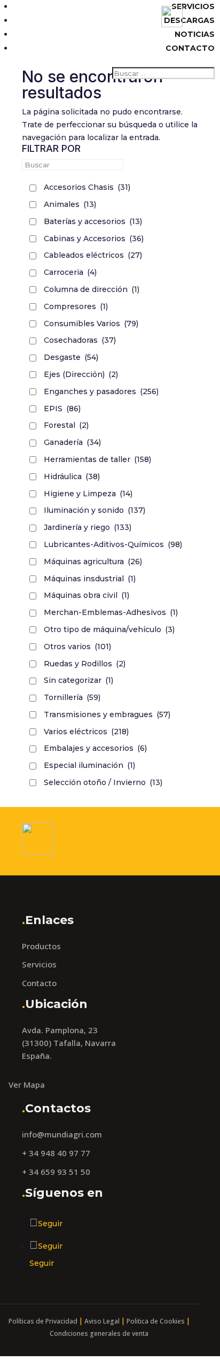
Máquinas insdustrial (90, 578)
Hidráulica (72, 476)
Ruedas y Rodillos (84, 663)
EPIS (62, 408)
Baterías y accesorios (93, 221)
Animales (70, 204)
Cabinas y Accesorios (94, 238)
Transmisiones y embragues (107, 714)
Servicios (193, 6)
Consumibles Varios (91, 323)
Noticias (195, 34)
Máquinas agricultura (93, 561)
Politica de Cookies (156, 1321)
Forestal (66, 425)
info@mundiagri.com (62, 1134)
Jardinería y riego (87, 527)
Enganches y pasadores (101, 391)
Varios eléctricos (86, 731)
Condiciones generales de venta (99, 1333)
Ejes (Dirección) (81, 374)
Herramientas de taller (97, 459)
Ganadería (72, 442)
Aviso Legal (102, 1321)
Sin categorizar (78, 680)
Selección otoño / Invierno (103, 782)
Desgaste (71, 357)
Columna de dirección (91, 289)
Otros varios (77, 646)
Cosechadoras (80, 340)
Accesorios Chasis (87, 187)
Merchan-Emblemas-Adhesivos (111, 612)
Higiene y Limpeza (88, 493)
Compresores (76, 306)
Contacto (190, 48)
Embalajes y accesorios (95, 748)
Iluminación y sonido (94, 510)
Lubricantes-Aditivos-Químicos (113, 544)
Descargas (189, 20)
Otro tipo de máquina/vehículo (109, 629)
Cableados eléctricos (93, 255)
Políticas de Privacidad (43, 1321)
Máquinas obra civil (86, 595)
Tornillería (72, 697)
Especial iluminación (89, 765)
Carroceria (70, 272)
